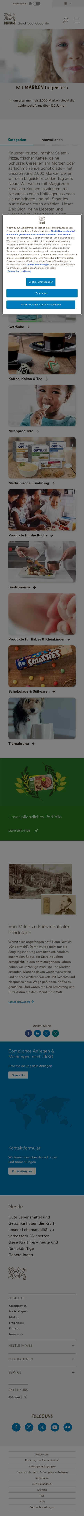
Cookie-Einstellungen (38, 264)
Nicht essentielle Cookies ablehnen (41, 304)
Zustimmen (42, 293)
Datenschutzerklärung (19, 271)
